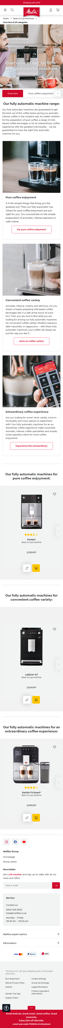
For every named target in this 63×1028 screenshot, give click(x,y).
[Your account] (51, 10)
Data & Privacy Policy (14, 983)
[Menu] (5, 10)
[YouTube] (24, 842)
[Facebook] (15, 842)
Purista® (31, 539)
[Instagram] (6, 842)
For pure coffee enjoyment (31, 229)
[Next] (58, 531)
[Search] (12, 10)
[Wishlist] (54, 494)
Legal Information (39, 987)
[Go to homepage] (31, 12)
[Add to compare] (27, 568)
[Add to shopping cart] (36, 568)
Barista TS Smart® (31, 792)
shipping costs (34, 971)
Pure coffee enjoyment (40, 93)
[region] (31, 531)
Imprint (8, 987)
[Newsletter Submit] (56, 885)
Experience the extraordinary (31, 445)
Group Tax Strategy (40, 983)
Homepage (9, 856)
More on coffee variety (31, 341)
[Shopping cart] (58, 10)
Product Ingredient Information (40, 992)
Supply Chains (11, 997)
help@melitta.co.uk (16, 913)
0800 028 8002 (14, 909)
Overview (13, 93)
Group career (10, 861)
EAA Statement (12, 978)
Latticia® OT (31, 674)
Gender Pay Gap (12, 993)
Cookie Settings (38, 978)
